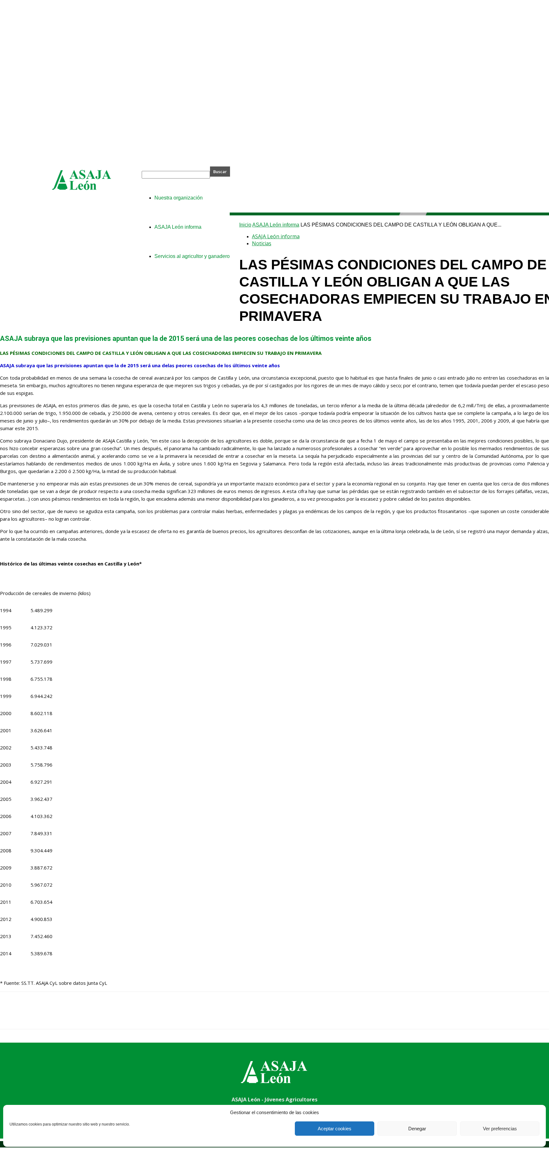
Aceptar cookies (334, 1128)
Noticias (261, 243)
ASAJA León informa (275, 224)
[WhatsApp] (79, 1016)
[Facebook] (10, 1016)
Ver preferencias (500, 1128)
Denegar (417, 1128)
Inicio (245, 224)
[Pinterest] (56, 1016)
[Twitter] (33, 1016)
